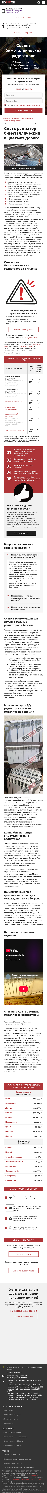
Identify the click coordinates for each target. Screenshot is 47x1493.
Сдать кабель (8, 1429)
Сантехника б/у (12, 1171)
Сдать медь (8, 1410)
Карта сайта (33, 1475)
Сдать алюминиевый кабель (15, 1437)
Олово (8, 1117)
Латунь (8, 1108)
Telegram (18, 90)
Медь (7, 1099)
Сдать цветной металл (13, 1406)
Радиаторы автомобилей (11, 408)
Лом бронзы (8, 1423)
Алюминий (10, 1103)
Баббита (9, 1131)
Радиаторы (10, 1180)
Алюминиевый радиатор (11, 415)
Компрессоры (11, 1176)
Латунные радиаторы (14, 430)
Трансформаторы (13, 1157)
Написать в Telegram (14, 11)
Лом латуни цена (11, 1419)
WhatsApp (28, 90)
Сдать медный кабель (13, 1432)
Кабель (8, 1147)
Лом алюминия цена (12, 1415)
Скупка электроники (12, 1455)
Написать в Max (12, 13)
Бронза (8, 1113)
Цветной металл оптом (13, 1463)
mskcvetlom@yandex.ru (25, 23)
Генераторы (10, 1166)
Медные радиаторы (13, 401)
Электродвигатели (14, 1162)
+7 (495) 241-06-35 (14, 8)
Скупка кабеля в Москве (13, 1441)
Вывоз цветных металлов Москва (17, 1459)
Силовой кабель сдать (13, 1445)
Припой (8, 1152)
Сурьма (8, 1136)
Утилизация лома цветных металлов (19, 1468)
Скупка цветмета (23, 1092)
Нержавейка (11, 1122)
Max (36, 337)
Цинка (8, 1127)
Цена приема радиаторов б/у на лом (23, 360)
